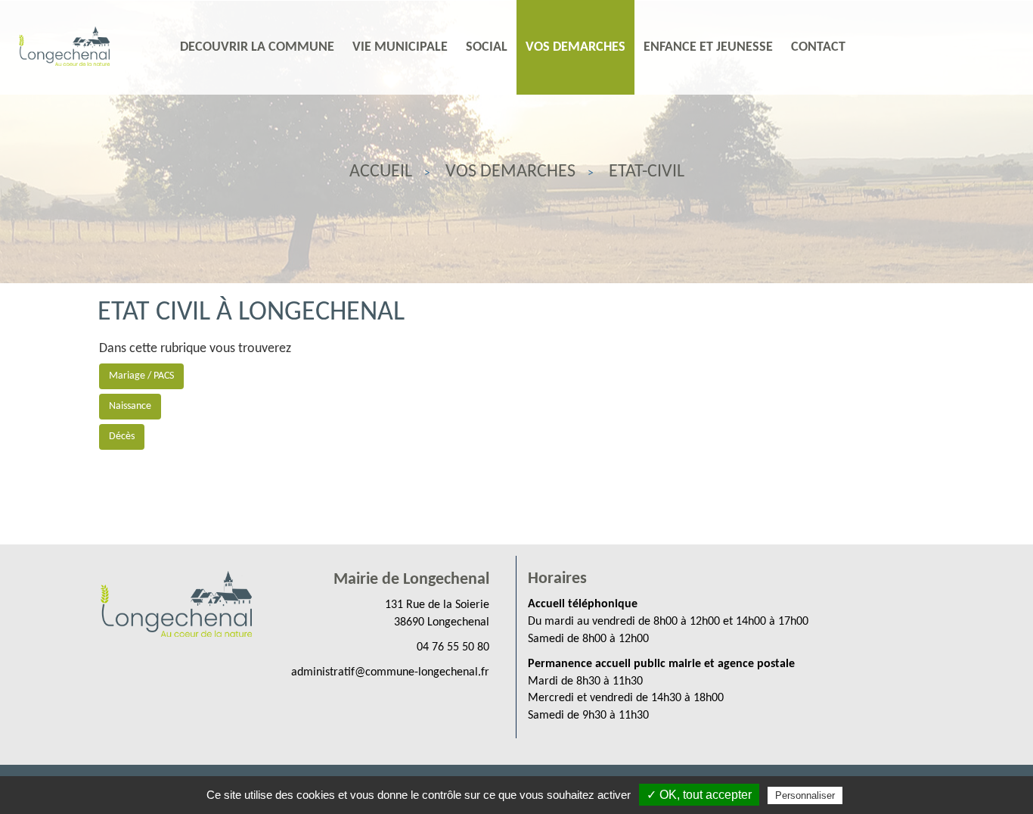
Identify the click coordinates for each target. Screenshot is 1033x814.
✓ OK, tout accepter (699, 794)
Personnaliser (805, 795)
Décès (122, 436)
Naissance (130, 406)
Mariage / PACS (141, 376)
